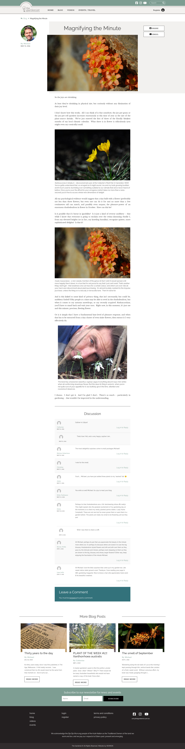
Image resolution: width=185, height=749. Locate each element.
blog (32, 717)
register (65, 717)
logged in (73, 598)
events (33, 725)
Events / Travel (87, 10)
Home (50, 10)
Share (154, 28)
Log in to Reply (122, 427)
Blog (60, 10)
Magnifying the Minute (38, 18)
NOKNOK (110, 746)
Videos (70, 10)
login (64, 713)
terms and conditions (103, 713)
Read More (32, 679)
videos (33, 721)
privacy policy (100, 717)
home (32, 713)
